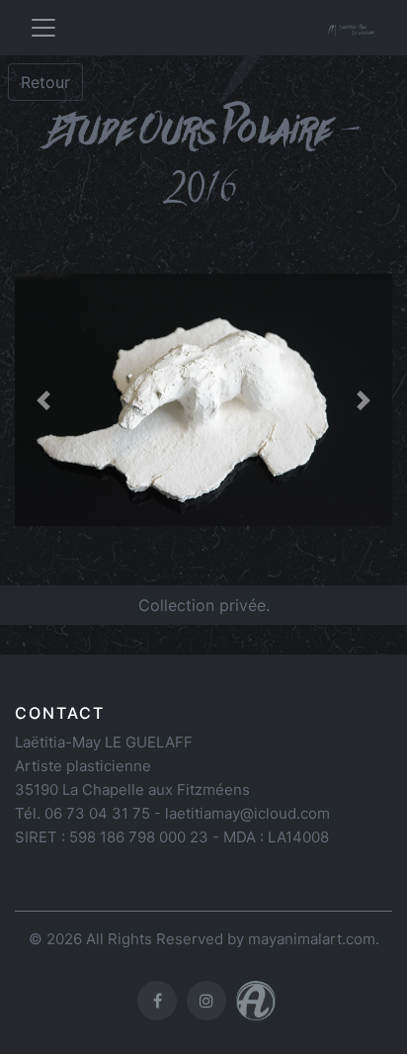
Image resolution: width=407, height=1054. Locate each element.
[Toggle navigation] (43, 27)
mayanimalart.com (311, 938)
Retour (45, 82)
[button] (43, 400)
